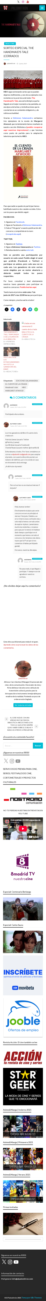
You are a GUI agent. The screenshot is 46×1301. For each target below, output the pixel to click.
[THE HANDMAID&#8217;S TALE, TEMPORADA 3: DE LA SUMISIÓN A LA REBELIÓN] (11, 326)
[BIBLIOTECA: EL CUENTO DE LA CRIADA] (30, 326)
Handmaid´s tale (11, 387)
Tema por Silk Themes (31, 1297)
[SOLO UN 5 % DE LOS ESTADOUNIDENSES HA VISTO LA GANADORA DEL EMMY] (11, 351)
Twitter (19, 244)
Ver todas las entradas (23, 705)
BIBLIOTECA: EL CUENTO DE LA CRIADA (28, 334)
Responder (37, 404)
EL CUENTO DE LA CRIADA (16, 384)
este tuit (29, 250)
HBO (24, 387)
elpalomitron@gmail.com (21, 454)
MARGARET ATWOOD (14, 390)
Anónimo (13, 405)
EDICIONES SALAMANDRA (27, 380)
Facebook (20, 222)
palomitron (11, 63)
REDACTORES (10, 43)
